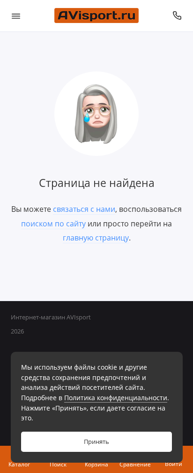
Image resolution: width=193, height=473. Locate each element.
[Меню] (16, 15)
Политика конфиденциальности (115, 397)
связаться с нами (84, 209)
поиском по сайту (53, 223)
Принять (96, 442)
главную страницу (96, 238)
